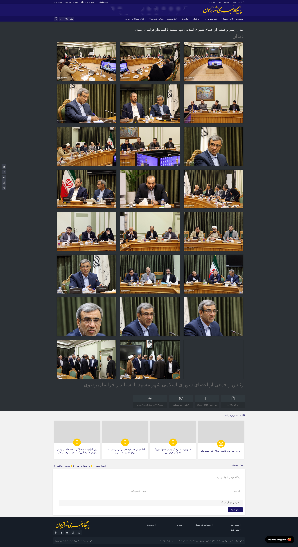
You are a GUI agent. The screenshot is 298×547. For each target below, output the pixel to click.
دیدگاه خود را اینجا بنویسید (228, 477)
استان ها (185, 19)
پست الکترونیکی (138, 491)
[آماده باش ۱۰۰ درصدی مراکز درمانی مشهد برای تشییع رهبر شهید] (125, 440)
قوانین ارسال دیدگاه (230, 502)
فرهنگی (196, 19)
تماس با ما (58, 2)
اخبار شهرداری (211, 19)
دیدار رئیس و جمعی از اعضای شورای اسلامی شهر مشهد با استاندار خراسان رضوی (189, 29)
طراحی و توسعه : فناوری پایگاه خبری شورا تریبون (73, 541)
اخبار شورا (228, 19)
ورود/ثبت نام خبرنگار (88, 2)
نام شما (236, 491)
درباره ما (67, 2)
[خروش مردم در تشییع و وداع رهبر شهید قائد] (221, 440)
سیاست (239, 19)
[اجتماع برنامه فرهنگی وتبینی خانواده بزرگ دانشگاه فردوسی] (173, 440)
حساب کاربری (157, 19)
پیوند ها (75, 2)
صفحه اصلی (103, 2)
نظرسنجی (172, 19)
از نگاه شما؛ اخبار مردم (135, 19)
